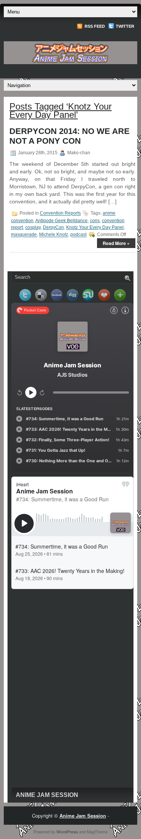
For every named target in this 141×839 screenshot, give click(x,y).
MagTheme (97, 831)
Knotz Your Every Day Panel (95, 227)
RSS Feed (94, 26)
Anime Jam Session (47, 795)
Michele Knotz (53, 235)
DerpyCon (53, 227)
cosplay (33, 227)
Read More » (116, 243)
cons (95, 220)
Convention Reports (60, 213)
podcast (78, 235)
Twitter (124, 26)
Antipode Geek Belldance (61, 220)
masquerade (24, 235)
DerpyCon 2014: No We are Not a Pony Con (69, 136)
